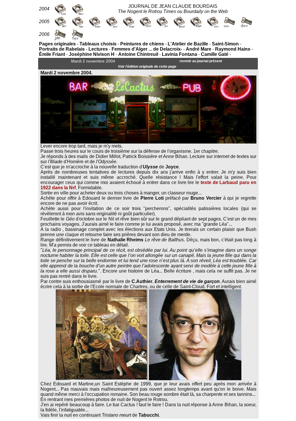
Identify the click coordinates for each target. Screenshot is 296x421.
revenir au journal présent (201, 61)
